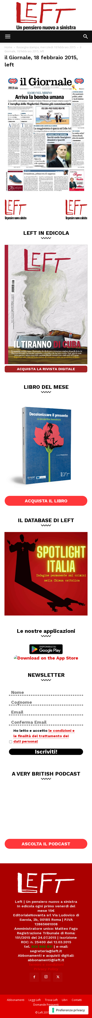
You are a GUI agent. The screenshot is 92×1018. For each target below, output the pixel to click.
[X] (57, 977)
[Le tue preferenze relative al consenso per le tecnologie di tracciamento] (68, 1010)
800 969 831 (42, 946)
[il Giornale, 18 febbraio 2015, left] (46, 194)
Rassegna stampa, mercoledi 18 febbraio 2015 (46, 47)
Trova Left (51, 1000)
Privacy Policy (46, 969)
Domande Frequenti (46, 1005)
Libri (64, 1000)
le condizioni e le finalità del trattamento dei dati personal (44, 735)
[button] (7, 37)
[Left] (46, 15)
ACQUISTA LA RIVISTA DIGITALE (46, 369)
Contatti (77, 1000)
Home (8, 47)
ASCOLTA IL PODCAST (46, 844)
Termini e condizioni (46, 964)
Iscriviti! (46, 752)
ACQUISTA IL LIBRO (46, 501)
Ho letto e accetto (44, 735)
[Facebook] (34, 977)
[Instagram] (46, 976)
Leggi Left (35, 1000)
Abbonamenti (15, 1000)
